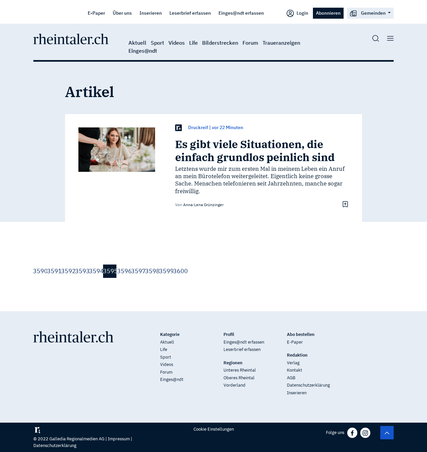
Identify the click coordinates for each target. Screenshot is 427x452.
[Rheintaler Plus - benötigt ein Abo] (178, 127)
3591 (53, 271)
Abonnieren (328, 13)
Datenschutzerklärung (308, 385)
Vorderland (235, 385)
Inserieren (150, 13)
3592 (67, 271)
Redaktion (297, 355)
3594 (95, 271)
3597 (137, 271)
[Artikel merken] (344, 204)
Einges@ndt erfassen (241, 13)
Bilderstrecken (220, 42)
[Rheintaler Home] (70, 38)
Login (302, 13)
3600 (179, 271)
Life (193, 42)
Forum (250, 42)
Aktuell (137, 42)
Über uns (122, 13)
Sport (157, 42)
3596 (123, 271)
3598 (151, 271)
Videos (176, 42)
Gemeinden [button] (373, 13)
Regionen (233, 363)
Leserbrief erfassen (190, 13)
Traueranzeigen (281, 42)
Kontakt (294, 370)
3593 (81, 271)
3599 (165, 271)
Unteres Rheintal (240, 370)
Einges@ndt (142, 50)
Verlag (293, 363)
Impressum (119, 439)
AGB (291, 378)
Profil (229, 334)
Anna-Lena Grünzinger (203, 204)
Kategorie (169, 334)
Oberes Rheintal (239, 378)
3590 (39, 271)
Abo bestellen (301, 334)
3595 (109, 271)
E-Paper (96, 13)
